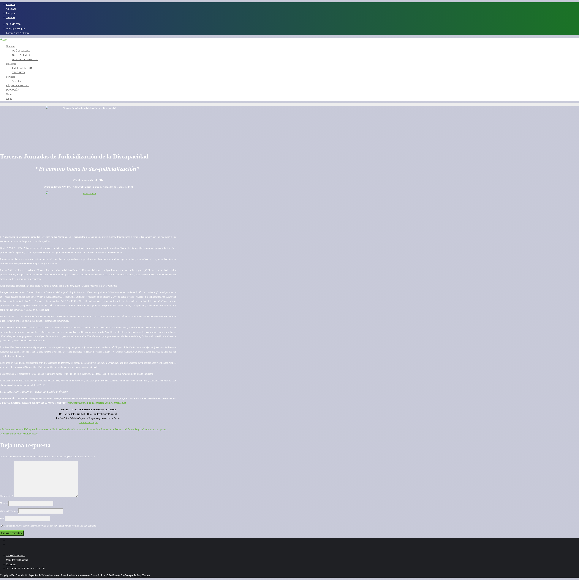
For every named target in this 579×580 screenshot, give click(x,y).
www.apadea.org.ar (88, 422)
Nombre (4, 503)
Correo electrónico (9, 511)
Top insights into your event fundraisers (19, 433)
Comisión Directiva (15, 555)
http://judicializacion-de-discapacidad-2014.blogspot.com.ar (97, 402)
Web (2, 518)
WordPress (112, 575)
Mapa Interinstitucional (17, 560)
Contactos (11, 564)
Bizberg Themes (142, 575)
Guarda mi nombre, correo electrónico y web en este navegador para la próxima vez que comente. (50, 525)
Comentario (6, 496)
